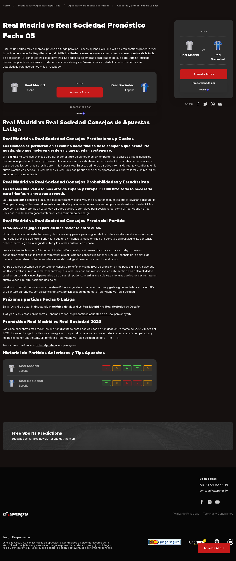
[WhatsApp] (213, 104)
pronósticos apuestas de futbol (93, 314)
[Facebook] (198, 104)
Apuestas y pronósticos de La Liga (137, 5)
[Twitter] (205, 104)
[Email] (220, 104)
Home (6, 5)
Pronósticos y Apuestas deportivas (39, 5)
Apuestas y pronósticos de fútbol (88, 5)
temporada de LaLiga (76, 213)
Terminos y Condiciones (218, 514)
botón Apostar (45, 345)
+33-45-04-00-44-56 (213, 485)
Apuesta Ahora (79, 92)
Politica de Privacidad (186, 514)
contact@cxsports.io (213, 490)
